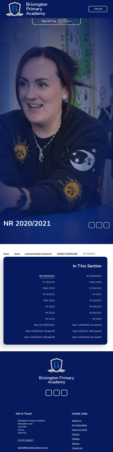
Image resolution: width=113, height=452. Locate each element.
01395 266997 (26, 440)
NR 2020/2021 (89, 253)
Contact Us (77, 448)
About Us (76, 420)
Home (6, 253)
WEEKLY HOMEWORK (67, 253)
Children (76, 438)
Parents (76, 434)
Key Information (79, 425)
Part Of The (49, 21)
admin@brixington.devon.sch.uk (33, 447)
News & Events (79, 429)
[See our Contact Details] (56, 393)
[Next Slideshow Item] (106, 225)
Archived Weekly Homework (38, 253)
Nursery (76, 443)
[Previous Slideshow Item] (92, 225)
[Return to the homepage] (56, 365)
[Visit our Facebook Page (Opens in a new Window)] (49, 393)
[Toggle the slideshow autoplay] (99, 225)
